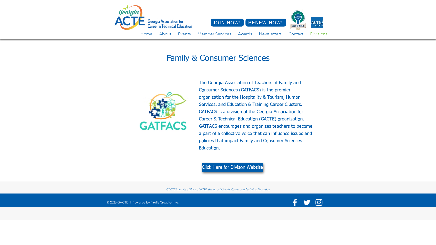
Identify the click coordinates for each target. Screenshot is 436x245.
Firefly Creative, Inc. (165, 202)
